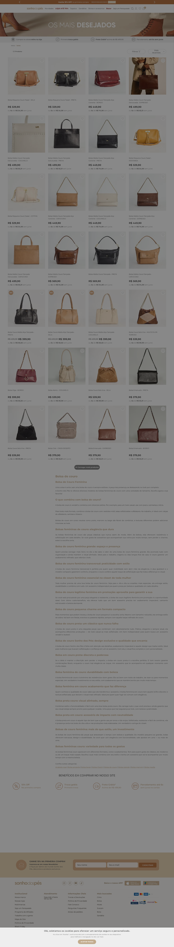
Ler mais (100, 937)
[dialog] (87, 473)
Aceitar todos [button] (87, 942)
